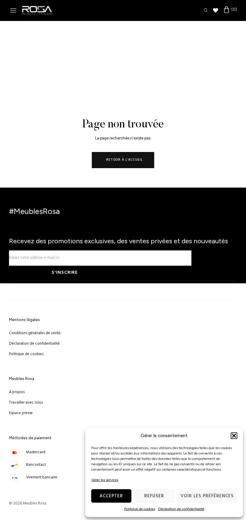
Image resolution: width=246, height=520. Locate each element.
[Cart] (230, 9)
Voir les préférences (207, 496)
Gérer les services (104, 480)
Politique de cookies (139, 509)
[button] (234, 436)
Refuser (154, 496)
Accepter (111, 496)
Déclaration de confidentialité (181, 509)
